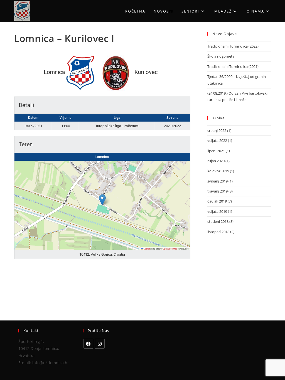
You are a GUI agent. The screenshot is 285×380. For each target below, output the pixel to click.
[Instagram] (100, 344)
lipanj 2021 (216, 150)
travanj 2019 (217, 191)
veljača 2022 (217, 140)
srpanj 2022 (216, 130)
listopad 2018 (218, 231)
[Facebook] (88, 344)
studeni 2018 (218, 221)
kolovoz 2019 (218, 170)
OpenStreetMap (170, 248)
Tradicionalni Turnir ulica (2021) (233, 66)
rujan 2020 (216, 160)
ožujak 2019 (217, 201)
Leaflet (146, 248)
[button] (102, 200)
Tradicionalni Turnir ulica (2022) (233, 46)
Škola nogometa (220, 56)
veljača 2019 (217, 211)
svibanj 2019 (217, 181)
